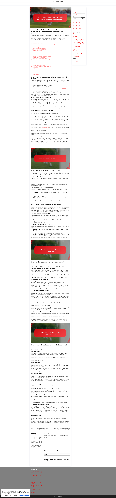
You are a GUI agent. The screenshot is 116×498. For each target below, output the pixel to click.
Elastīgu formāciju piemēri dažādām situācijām (39, 55)
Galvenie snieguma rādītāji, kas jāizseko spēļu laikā (39, 60)
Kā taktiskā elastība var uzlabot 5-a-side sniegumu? (39, 52)
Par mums (44, 3)
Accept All (24, 495)
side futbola (64, 88)
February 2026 (75, 59)
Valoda (54, 3)
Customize (6, 495)
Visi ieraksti (38, 3)
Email (58, 450)
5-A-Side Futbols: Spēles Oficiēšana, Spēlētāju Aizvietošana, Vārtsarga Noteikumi (37, 487)
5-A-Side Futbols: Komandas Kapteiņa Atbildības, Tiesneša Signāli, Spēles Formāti (78, 39)
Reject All (15, 495)
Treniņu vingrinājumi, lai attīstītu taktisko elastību (39, 58)
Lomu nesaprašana (35, 67)
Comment (46, 437)
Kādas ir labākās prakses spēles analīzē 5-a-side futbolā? (40, 59)
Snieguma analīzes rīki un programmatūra (38, 64)
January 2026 (75, 61)
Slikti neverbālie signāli (35, 69)
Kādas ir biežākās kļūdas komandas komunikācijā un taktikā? (41, 66)
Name (45, 450)
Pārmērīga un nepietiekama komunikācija (38, 73)
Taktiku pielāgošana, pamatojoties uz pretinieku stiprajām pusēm (41, 56)
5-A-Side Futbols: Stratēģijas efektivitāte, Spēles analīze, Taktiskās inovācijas (78, 55)
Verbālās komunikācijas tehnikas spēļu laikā (38, 47)
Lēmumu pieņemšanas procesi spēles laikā (38, 57)
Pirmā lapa (32, 3)
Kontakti (50, 3)
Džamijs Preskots (38, 33)
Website (45, 454)
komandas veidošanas (45, 127)
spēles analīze (36, 263)
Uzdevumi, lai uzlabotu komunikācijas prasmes (39, 49)
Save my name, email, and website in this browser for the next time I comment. (56, 460)
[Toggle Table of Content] (54, 44)
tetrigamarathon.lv (57, 1)
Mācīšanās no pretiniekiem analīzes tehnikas (38, 65)
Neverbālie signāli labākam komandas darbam (39, 48)
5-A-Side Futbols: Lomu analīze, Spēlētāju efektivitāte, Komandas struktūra (79, 35)
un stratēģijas (61, 317)
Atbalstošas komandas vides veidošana (38, 50)
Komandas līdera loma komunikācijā (37, 51)
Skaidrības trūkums (35, 68)
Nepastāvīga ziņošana (35, 74)
